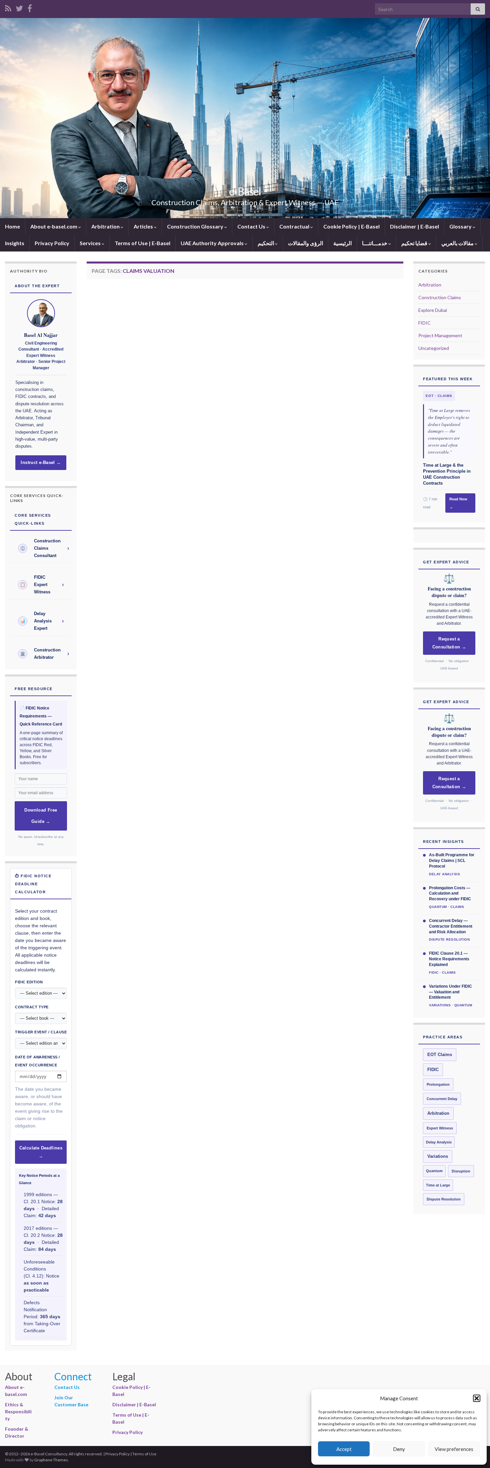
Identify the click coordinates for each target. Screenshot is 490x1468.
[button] (476, 1398)
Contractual (294, 226)
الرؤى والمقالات (305, 243)
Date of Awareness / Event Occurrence (37, 1061)
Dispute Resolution (444, 1199)
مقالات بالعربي (458, 243)
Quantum (434, 1171)
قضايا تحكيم (414, 243)
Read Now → (458, 503)
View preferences (454, 1449)
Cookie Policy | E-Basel (351, 226)
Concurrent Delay (442, 1099)
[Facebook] (29, 7)
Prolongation (438, 1084)
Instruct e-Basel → (41, 462)
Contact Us (251, 226)
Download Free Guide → (40, 816)
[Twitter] (19, 7)
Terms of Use (144, 1453)
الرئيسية (342, 243)
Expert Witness (440, 1128)
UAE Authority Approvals (213, 243)
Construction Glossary (195, 226)
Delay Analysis (439, 1142)
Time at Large (438, 1185)
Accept (344, 1449)
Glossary (461, 226)
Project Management (440, 335)
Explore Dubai (432, 310)
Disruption (461, 1171)
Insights (14, 243)
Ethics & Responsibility (18, 1411)
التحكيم (266, 243)
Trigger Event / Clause (41, 1032)
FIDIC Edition (29, 982)
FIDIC (424, 323)
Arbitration (106, 226)
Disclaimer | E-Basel (414, 226)
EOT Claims (439, 1054)
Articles (144, 226)
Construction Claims (439, 297)
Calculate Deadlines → (41, 1152)
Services (91, 243)
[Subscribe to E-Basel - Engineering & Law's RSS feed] (8, 7)
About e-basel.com (54, 226)
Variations (437, 1156)
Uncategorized (433, 348)
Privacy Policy (52, 243)
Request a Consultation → (449, 643)
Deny (399, 1449)
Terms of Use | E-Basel (142, 243)
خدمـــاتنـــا (375, 243)
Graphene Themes (51, 1459)
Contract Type (32, 1007)
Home (12, 226)
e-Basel (245, 191)
